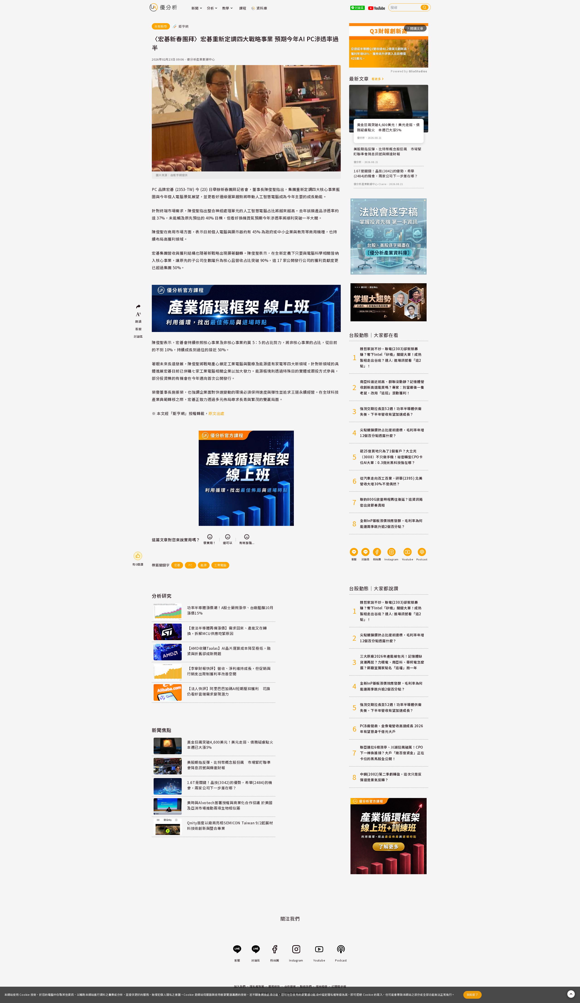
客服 (138, 329)
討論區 (138, 336)
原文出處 (216, 413)
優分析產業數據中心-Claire (370, 184)
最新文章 (359, 78)
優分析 (361, 137)
